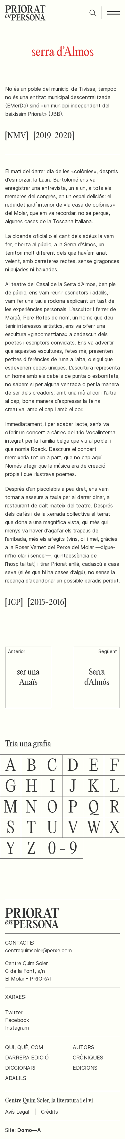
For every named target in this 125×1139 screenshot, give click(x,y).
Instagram (17, 1027)
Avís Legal (17, 1112)
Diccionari (20, 1068)
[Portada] (25, 13)
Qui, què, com (24, 1047)
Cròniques (88, 1057)
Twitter (13, 1012)
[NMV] (16, 136)
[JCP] (14, 602)
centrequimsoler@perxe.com (38, 950)
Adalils (15, 1078)
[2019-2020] (53, 136)
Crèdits (49, 1112)
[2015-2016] (47, 602)
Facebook (17, 1020)
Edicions (85, 1068)
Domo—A (29, 1130)
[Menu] (113, 13)
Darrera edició (27, 1057)
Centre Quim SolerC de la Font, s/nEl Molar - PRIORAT (29, 971)
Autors (83, 1047)
